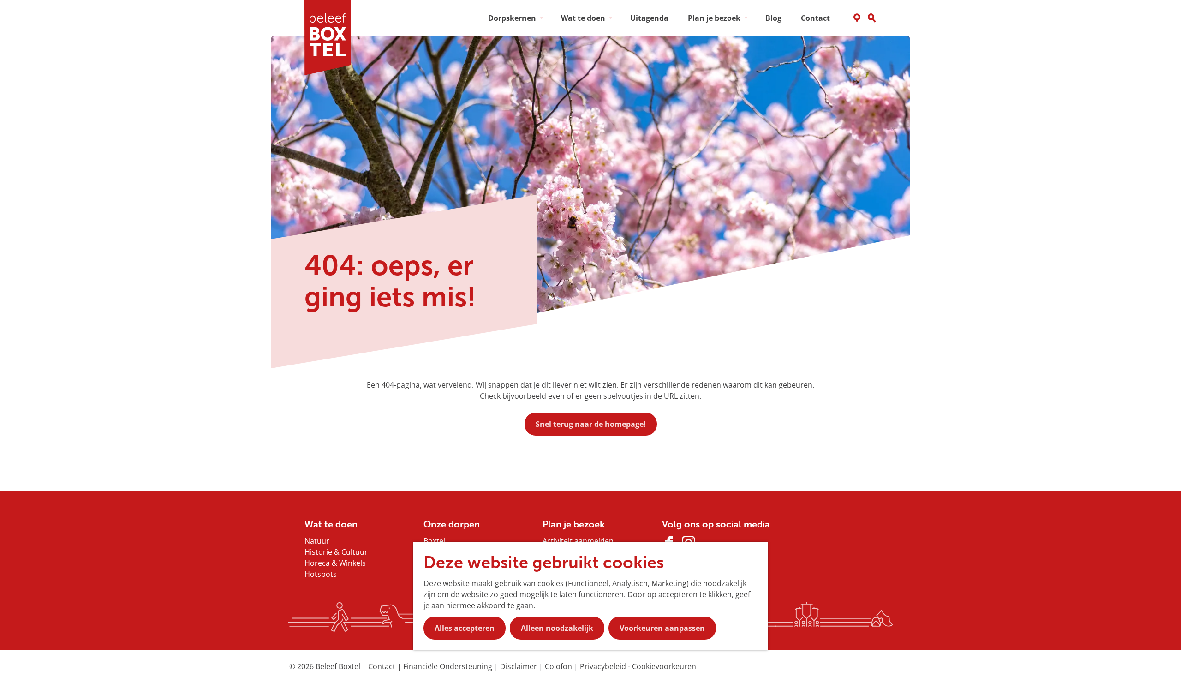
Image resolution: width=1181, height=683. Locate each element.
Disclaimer (519, 666)
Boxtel (434, 541)
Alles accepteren (465, 628)
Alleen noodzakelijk (557, 628)
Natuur (316, 541)
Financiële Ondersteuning (448, 666)
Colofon (559, 666)
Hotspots (320, 574)
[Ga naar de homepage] (330, 37)
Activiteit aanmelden (578, 541)
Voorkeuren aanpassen (662, 628)
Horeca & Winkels (335, 563)
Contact (382, 666)
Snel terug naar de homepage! (591, 424)
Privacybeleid (604, 666)
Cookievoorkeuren (664, 666)
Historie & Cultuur (336, 552)
